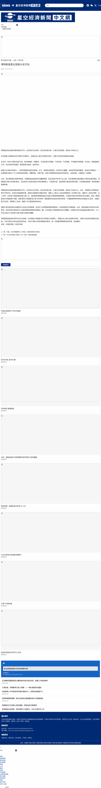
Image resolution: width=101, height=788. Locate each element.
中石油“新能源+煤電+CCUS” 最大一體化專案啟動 (22, 235)
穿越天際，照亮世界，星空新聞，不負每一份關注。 (17, 738)
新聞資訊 (3, 778)
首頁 (1, 756)
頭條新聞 (3, 758)
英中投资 (3, 782)
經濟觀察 (3, 762)
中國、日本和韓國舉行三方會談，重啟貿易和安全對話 (23, 232)
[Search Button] (17, 25)
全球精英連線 (4, 774)
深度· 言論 (3, 784)
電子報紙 (3, 776)
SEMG (7, 787)
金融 (1, 770)
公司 (1, 766)
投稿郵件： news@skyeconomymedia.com (12, 673)
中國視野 (3, 772)
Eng (99, 5)
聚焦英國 (3, 760)
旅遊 (14, 60)
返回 (98, 60)
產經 (1, 768)
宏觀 (1, 764)
